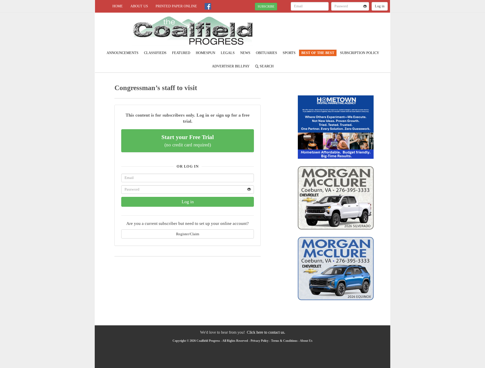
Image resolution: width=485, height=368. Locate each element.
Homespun (205, 53)
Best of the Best (317, 53)
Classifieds (155, 53)
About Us (139, 6)
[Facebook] (208, 6)
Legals (228, 53)
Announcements (122, 53)
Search (266, 66)
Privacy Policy (260, 341)
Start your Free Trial (187, 140)
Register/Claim (187, 234)
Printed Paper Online (176, 6)
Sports (289, 53)
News (245, 53)
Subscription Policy (359, 53)
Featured (181, 53)
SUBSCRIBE (266, 6)
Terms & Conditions (284, 341)
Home (117, 6)
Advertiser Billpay (231, 66)
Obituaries (266, 53)
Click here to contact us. (266, 332)
